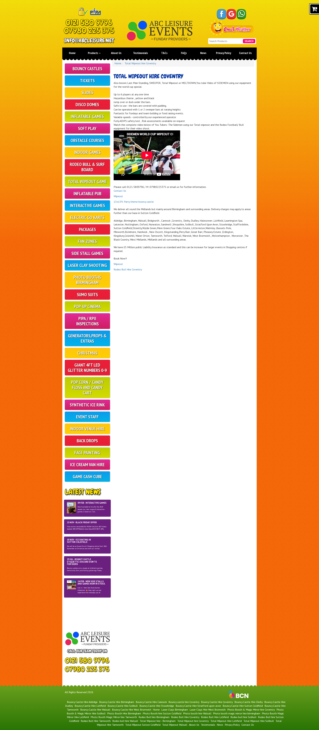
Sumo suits (87, 294)
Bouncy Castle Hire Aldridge (82, 702)
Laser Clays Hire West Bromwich (208, 709)
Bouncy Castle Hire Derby (248, 702)
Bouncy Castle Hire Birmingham (116, 702)
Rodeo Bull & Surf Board (87, 167)
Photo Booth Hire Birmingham (124, 713)
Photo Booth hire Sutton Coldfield (162, 713)
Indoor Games (87, 152)
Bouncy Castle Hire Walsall (95, 709)
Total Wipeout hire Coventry (140, 63)
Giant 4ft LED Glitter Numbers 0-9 (87, 367)
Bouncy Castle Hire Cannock (151, 702)
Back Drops (87, 441)
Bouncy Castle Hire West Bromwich (131, 709)
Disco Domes (87, 104)
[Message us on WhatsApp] (241, 14)
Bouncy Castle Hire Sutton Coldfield (243, 705)
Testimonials (140, 53)
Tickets (87, 80)
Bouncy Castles (87, 68)
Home (72, 53)
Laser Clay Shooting (87, 265)
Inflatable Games (87, 116)
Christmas (87, 353)
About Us (116, 53)
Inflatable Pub (87, 193)
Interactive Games (87, 205)
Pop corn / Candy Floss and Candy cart (87, 387)
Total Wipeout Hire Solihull (258, 721)
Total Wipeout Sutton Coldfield (142, 724)
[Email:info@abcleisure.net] (89, 41)
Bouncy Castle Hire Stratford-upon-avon (198, 705)
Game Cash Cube (87, 476)
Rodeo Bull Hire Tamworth (96, 721)
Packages (87, 229)
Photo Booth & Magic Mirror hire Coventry (251, 709)
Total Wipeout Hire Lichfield (226, 721)
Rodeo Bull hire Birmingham (154, 717)
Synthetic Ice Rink (87, 405)
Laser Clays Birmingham (174, 709)
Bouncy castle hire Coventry (183, 702)
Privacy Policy (223, 53)
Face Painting (87, 452)
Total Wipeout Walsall (174, 724)
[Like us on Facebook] (221, 14)
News (203, 53)
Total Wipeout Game (87, 181)
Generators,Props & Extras (87, 338)
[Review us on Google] (231, 14)
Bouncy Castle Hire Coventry (217, 702)
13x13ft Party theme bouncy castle (134, 201)
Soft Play (87, 128)
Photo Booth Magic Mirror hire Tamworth (114, 717)
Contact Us (245, 53)
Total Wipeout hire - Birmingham (158, 721)
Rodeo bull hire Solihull (243, 717)
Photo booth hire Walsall (197, 713)
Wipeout (118, 196)
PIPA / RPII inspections (87, 321)
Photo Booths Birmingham (87, 280)
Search (249, 41)
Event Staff (87, 417)
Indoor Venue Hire (87, 429)
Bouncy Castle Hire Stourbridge (156, 705)
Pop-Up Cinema (87, 306)
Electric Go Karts (87, 217)
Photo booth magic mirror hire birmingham (236, 713)
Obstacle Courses (87, 140)
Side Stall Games (87, 253)
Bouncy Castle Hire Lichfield (90, 705)
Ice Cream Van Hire (87, 464)
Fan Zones (87, 241)
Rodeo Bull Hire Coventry (128, 269)
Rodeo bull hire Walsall (125, 721)
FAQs (184, 53)
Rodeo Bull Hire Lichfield (215, 717)
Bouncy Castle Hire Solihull (122, 705)
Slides (87, 92)
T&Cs (164, 53)
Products (93, 53)
